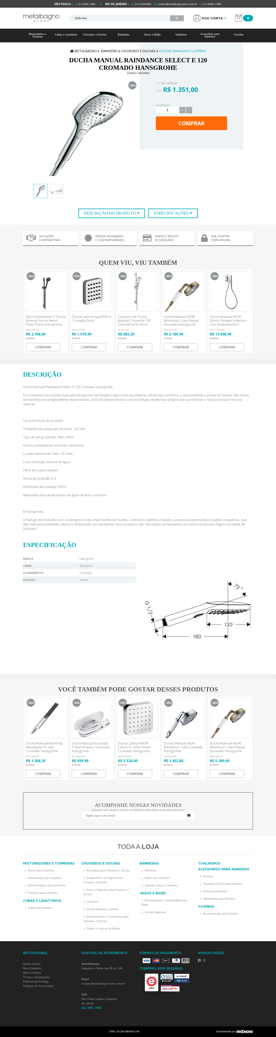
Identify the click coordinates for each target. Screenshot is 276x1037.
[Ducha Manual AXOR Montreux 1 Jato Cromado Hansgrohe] (184, 718)
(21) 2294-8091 (143, 4)
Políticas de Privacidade (38, 986)
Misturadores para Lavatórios (44, 877)
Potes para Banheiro (214, 891)
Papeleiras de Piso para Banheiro (222, 883)
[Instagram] (204, 960)
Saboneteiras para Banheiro (218, 898)
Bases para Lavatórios (40, 870)
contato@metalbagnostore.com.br (177, 4)
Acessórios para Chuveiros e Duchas (108, 870)
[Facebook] (199, 960)
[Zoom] (41, 191)
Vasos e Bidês (152, 34)
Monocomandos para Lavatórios (46, 885)
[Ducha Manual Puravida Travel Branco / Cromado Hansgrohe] (92, 718)
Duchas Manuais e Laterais (102, 909)
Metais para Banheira (157, 877)
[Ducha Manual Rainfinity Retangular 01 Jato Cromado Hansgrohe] (46, 718)
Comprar (191, 123)
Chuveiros (92, 901)
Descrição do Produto (110, 213)
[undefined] (85, 132)
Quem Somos (32, 963)
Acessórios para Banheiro (209, 35)
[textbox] (119, 18)
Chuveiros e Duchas (95, 34)
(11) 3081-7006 (86, 4)
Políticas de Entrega (36, 981)
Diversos (207, 876)
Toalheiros (181, 34)
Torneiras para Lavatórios (42, 892)
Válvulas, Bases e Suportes (160, 885)
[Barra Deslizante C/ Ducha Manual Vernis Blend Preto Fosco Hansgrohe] (46, 291)
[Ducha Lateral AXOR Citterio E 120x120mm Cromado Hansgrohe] (138, 718)
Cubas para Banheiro (40, 907)
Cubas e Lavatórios (66, 34)
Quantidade (163, 105)
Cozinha (238, 34)
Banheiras (124, 34)
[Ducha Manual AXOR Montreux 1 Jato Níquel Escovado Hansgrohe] (184, 291)
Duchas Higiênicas (155, 912)
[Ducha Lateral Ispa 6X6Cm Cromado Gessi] (92, 291)
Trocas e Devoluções (36, 977)
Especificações (172, 213)
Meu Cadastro (32, 968)
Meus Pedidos (32, 972)
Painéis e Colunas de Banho (103, 928)
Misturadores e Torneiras (37, 35)
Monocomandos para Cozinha (220, 913)
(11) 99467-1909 (211, 4)
